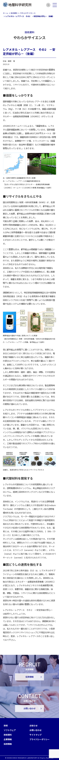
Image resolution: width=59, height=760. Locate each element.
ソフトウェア (10, 730)
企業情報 (8, 739)
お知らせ (34, 725)
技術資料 (8, 734)
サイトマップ (36, 734)
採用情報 (29, 677)
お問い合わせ (29, 708)
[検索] (48, 5)
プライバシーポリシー (40, 739)
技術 (6, 725)
